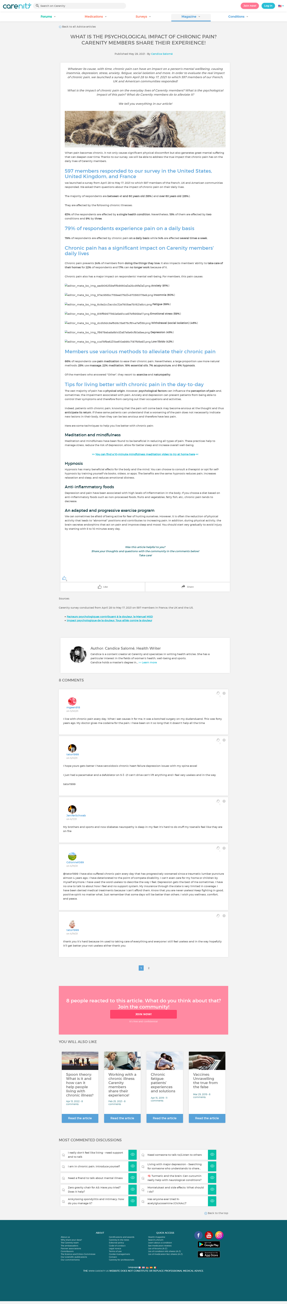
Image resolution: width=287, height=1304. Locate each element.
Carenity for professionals (121, 1260)
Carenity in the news (119, 1240)
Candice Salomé (162, 53)
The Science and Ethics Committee (78, 1254)
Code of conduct (117, 1245)
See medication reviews (160, 1245)
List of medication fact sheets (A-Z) (165, 1254)
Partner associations (71, 1248)
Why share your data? (71, 1240)
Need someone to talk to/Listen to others (174, 1154)
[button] (48, 17)
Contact (113, 1257)
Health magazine (156, 1237)
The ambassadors (69, 1245)
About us (65, 1237)
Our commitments (70, 1260)
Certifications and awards (121, 1237)
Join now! (249, 5)
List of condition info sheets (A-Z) (164, 1251)
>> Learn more (148, 662)
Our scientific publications (74, 1257)
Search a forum (155, 1240)
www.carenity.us (99, 1271)
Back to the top (217, 1213)
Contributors (67, 1251)
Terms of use (115, 1251)
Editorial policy (116, 1242)
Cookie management (119, 1254)
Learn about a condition (160, 1242)
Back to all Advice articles (78, 26)
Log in (268, 5)
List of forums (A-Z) (157, 1248)
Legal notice (115, 1248)
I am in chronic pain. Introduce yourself (94, 1166)
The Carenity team (70, 1242)
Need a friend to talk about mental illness (95, 1178)
